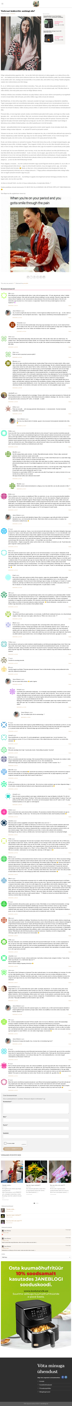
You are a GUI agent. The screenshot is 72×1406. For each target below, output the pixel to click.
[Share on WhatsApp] (28, 277)
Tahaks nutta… (6, 1185)
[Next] (68, 1179)
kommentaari (9, 1211)
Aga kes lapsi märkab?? (33, 1185)
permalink (25, 283)
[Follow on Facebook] (62, 1377)
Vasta (69, 305)
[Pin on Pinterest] (40, 277)
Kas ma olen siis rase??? (57, 1185)
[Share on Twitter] (34, 277)
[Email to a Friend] (37, 277)
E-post (5, 1125)
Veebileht (6, 1133)
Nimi (4, 1117)
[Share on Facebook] (31, 277)
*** (14, 283)
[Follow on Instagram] (65, 1377)
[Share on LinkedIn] (43, 277)
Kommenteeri (7, 1101)
